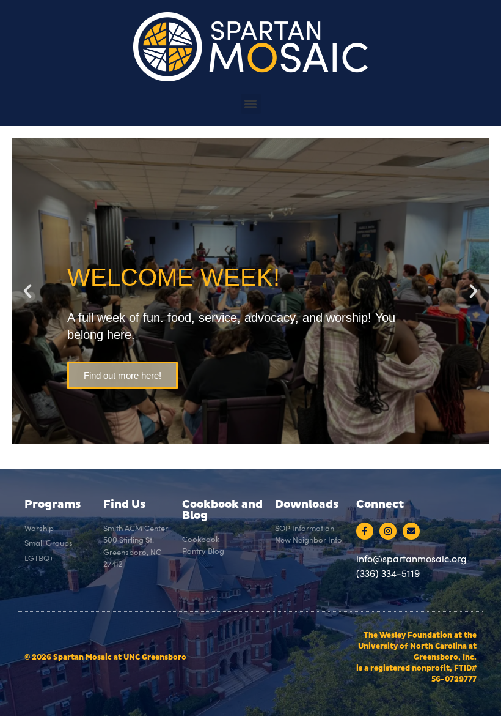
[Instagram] (388, 531)
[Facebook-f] (364, 531)
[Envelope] (411, 531)
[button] (251, 104)
